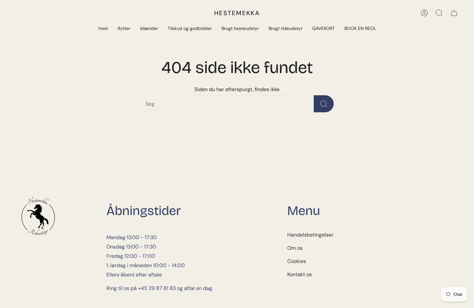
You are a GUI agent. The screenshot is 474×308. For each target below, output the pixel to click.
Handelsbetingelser (310, 234)
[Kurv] (454, 12)
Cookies (296, 261)
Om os (294, 248)
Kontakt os (299, 274)
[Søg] (439, 12)
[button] (103, 29)
